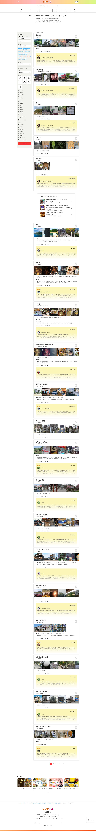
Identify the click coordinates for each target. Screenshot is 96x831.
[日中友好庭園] (56, 495)
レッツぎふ (20, 803)
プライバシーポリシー (38, 818)
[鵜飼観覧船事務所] (56, 707)
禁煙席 (21, 109)
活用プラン (46, 814)
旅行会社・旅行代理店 (22, 59)
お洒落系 (22, 124)
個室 (20, 87)
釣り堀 (21, 54)
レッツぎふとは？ (42, 816)
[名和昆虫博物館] (56, 636)
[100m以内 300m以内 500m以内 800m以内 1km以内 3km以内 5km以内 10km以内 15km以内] (24, 41)
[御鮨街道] (38, 145)
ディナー (29, 78)
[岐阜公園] (56, 50)
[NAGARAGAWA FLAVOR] (56, 362)
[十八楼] (56, 322)
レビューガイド (48, 818)
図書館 (26, 51)
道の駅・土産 (20, 57)
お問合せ (55, 818)
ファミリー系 (22, 137)
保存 (76, 36)
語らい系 (22, 131)
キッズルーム (22, 98)
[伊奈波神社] (56, 84)
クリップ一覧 (92, 820)
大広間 (21, 103)
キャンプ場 (28, 48)
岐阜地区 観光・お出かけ (45, 803)
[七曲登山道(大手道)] (56, 672)
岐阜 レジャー (26, 803)
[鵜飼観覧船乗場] (56, 601)
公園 (19, 54)
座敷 (21, 107)
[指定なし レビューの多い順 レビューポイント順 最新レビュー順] (24, 64)
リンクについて (54, 814)
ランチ (24, 78)
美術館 (23, 51)
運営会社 (60, 818)
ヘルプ (49, 816)
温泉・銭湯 (20, 48)
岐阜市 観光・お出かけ (57, 803)
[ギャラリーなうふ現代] (56, 742)
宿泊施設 (24, 48)
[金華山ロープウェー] (56, 458)
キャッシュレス (23, 119)
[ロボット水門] (38, 428)
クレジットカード (24, 83)
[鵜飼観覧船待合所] (56, 530)
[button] (77, 785)
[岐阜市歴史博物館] (56, 400)
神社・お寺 (28, 49)
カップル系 (22, 133)
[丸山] (56, 118)
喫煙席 (21, 111)
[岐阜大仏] (56, 281)
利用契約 (54, 816)
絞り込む (24, 143)
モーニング (20, 78)
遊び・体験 (25, 54)
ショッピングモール (27, 56)
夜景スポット (20, 56)
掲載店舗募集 (39, 814)
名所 (25, 49)
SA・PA (25, 57)
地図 (88, 820)
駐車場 (21, 113)
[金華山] (56, 241)
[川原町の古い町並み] (56, 565)
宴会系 (21, 135)
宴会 (21, 96)
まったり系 (22, 129)
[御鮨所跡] (56, 174)
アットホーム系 (23, 139)
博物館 (29, 51)
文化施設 (19, 51)
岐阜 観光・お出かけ (35, 803)
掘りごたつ (22, 105)
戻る (19, 1)
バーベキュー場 (21, 49)
